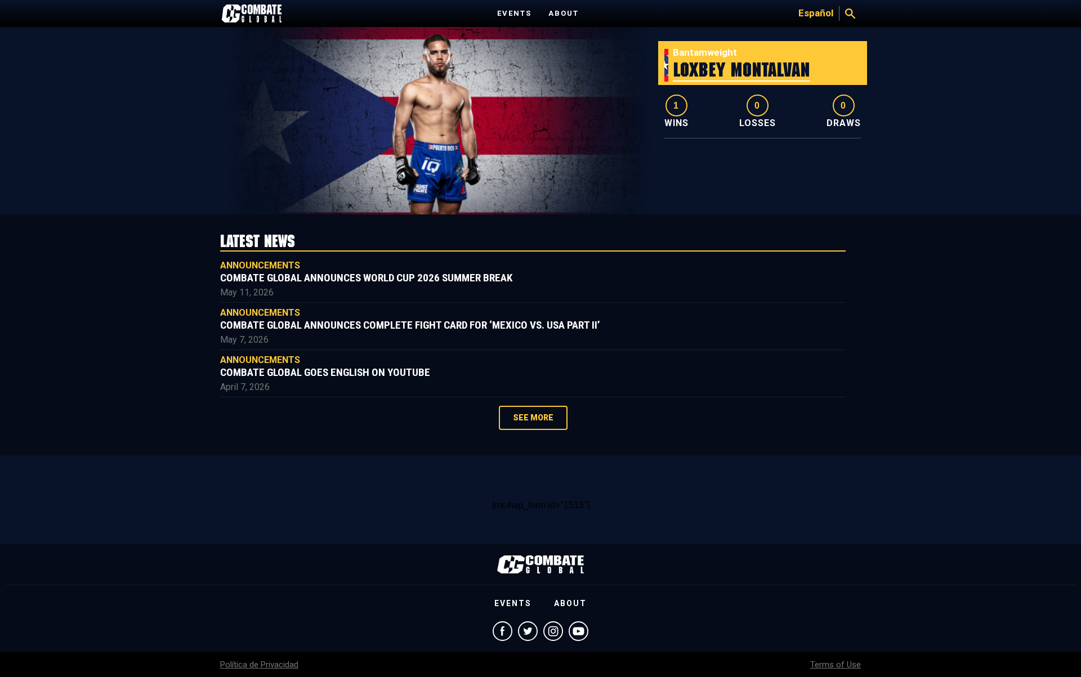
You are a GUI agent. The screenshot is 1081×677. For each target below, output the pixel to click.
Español (815, 13)
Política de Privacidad (259, 665)
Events (514, 13)
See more (533, 417)
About (563, 13)
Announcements (260, 265)
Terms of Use (835, 665)
